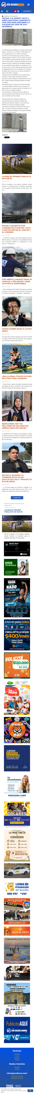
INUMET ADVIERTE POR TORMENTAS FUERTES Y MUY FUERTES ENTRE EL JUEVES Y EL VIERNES (16, 229)
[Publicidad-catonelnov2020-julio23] (17, 973)
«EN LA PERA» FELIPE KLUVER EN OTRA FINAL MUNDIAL (17, 377)
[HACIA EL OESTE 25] (17, 931)
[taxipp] (17, 870)
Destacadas (14, 503)
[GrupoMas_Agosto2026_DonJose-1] (17, 698)
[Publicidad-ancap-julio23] (17, 911)
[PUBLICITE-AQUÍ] (17, 1030)
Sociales (17, 1056)
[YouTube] (15, 11)
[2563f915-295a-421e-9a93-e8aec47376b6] (17, 815)
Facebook (17, 1067)
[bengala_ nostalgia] (17, 730)
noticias (21, 503)
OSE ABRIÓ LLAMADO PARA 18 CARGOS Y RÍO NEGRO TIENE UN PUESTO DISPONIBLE (17, 281)
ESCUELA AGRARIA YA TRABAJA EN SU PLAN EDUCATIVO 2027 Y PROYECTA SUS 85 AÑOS (17, 478)
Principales (8, 505)
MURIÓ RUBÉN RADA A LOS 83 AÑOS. (17, 330)
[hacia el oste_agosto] (17, 951)
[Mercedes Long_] (17, 786)
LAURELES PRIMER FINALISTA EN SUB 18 (16, 177)
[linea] (17, 888)
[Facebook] (18, 11)
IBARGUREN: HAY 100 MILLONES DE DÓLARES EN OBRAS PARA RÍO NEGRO (15, 426)
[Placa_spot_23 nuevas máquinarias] (17, 758)
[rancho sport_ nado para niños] (17, 597)
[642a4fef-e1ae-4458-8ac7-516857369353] (17, 665)
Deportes (7, 503)
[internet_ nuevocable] (17, 634)
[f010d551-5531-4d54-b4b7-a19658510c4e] (17, 845)
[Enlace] (13, 4)
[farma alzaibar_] (17, 999)
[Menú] (28, 5)
